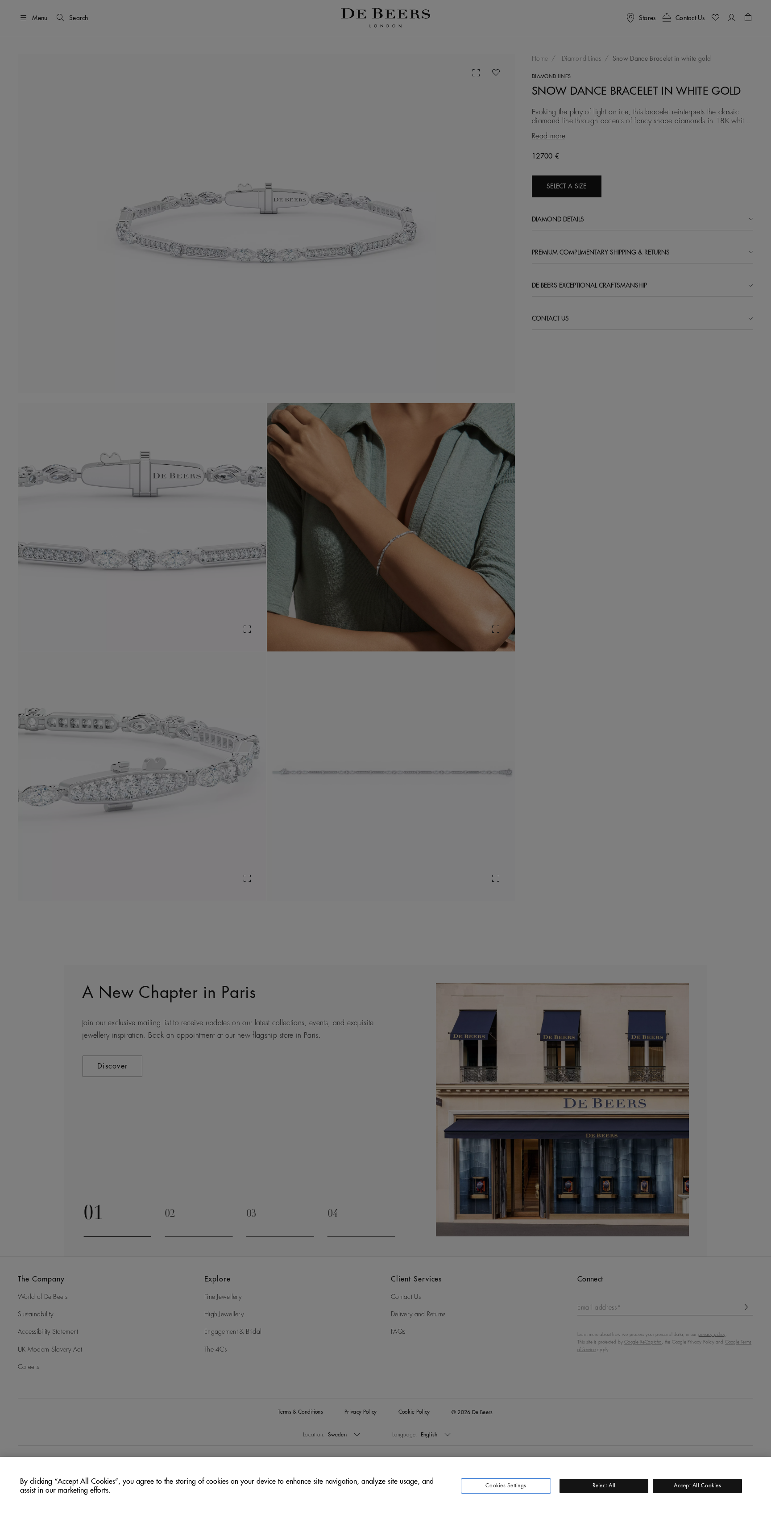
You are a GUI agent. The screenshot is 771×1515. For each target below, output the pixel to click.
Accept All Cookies (697, 1485)
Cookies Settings (505, 1485)
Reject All (604, 1485)
